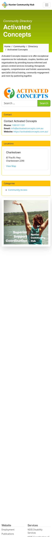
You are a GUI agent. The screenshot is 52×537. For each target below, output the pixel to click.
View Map (11, 166)
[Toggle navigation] (46, 5)
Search (44, 103)
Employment (8, 529)
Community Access (17, 189)
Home (7, 46)
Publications (8, 533)
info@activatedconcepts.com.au (27, 128)
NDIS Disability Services (35, 531)
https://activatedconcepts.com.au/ (30, 131)
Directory (33, 46)
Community (19, 46)
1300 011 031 (18, 125)
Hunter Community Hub (21, 4)
